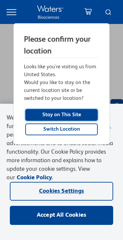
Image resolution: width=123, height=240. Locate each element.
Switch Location (61, 129)
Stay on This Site (61, 115)
